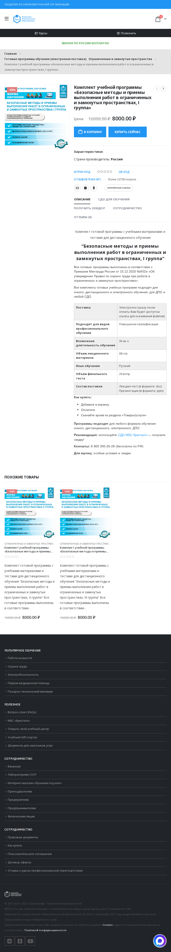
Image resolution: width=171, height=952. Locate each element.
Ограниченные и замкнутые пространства (31, 543)
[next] (163, 89)
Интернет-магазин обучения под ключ (35, 783)
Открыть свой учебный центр (28, 729)
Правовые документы (23, 837)
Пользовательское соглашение (30, 854)
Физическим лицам (21, 816)
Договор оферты (19, 862)
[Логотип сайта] (24, 18)
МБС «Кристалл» (19, 721)
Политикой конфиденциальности (45, 930)
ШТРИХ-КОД (82, 172)
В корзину (93, 132)
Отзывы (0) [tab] (83, 217)
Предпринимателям (22, 808)
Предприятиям (18, 800)
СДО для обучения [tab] (114, 199)
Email (77, 187)
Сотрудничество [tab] (127, 208)
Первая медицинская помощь (29, 683)
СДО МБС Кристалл (132, 435)
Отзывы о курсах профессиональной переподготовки (45, 870)
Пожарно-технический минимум (30, 691)
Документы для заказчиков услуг (30, 745)
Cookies (107, 924)
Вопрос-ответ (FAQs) (22, 712)
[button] (7, 19)
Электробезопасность (23, 675)
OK (93, 187)
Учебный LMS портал (22, 737)
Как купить (15, 845)
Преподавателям (20, 791)
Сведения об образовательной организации (36, 4)
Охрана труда (17, 666)
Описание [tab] (82, 199)
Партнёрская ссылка (118, 187)
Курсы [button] (43, 33)
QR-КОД (124, 172)
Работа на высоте (20, 658)
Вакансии (14, 766)
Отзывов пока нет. (88, 179)
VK (85, 187)
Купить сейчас (127, 132)
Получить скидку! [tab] (89, 208)
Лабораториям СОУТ (22, 775)
